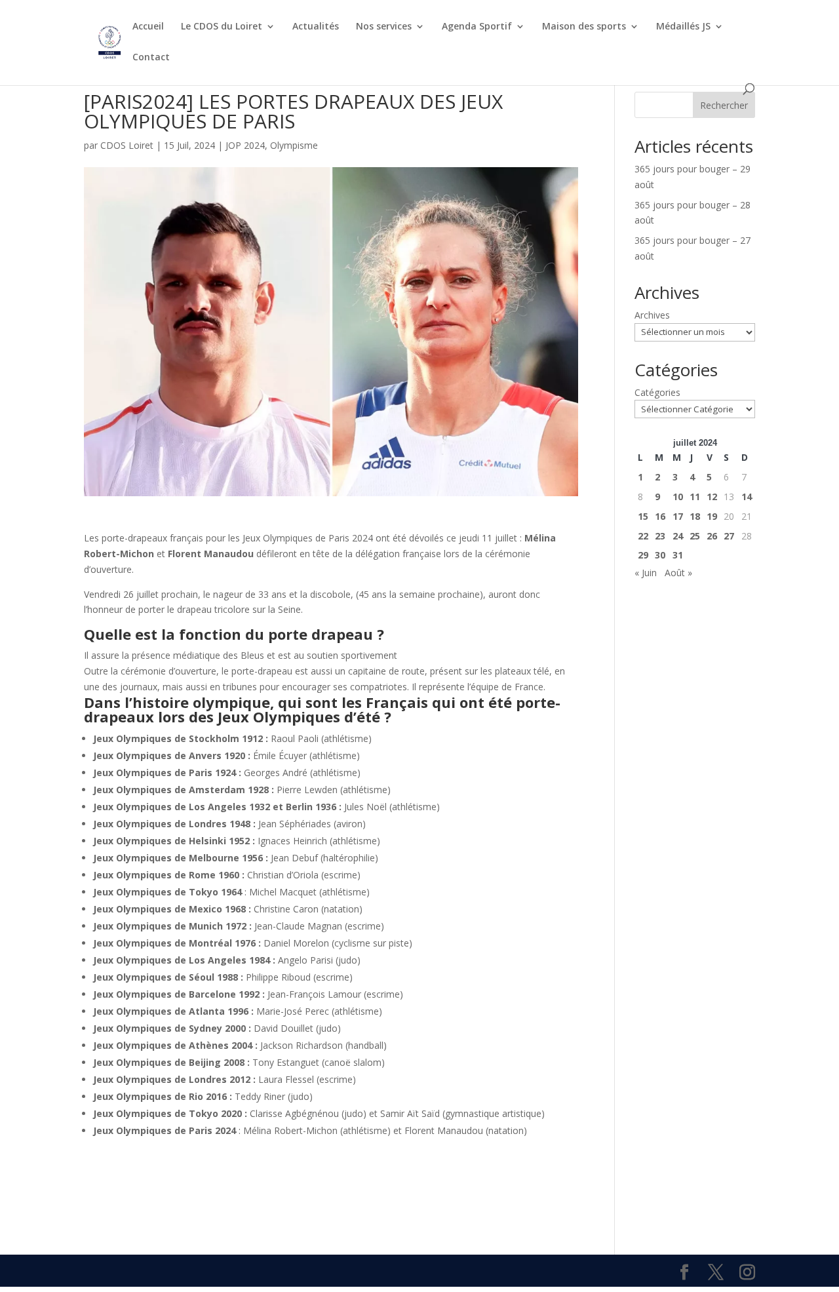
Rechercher (724, 105)
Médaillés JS (683, 27)
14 (746, 496)
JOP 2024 (245, 145)
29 (643, 555)
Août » (678, 572)
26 (712, 536)
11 (695, 496)
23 (660, 536)
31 (678, 555)
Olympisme (294, 145)
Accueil (148, 27)
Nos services (384, 27)
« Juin (645, 572)
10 (678, 496)
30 (660, 555)
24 (678, 536)
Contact (151, 57)
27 (729, 536)
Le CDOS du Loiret (221, 27)
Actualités (315, 27)
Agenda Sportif (477, 27)
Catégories (657, 392)
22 (643, 536)
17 (678, 516)
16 (660, 516)
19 (712, 516)
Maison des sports (584, 27)
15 (643, 516)
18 (695, 516)
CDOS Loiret (126, 145)
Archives (652, 315)
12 (712, 496)
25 (695, 536)
